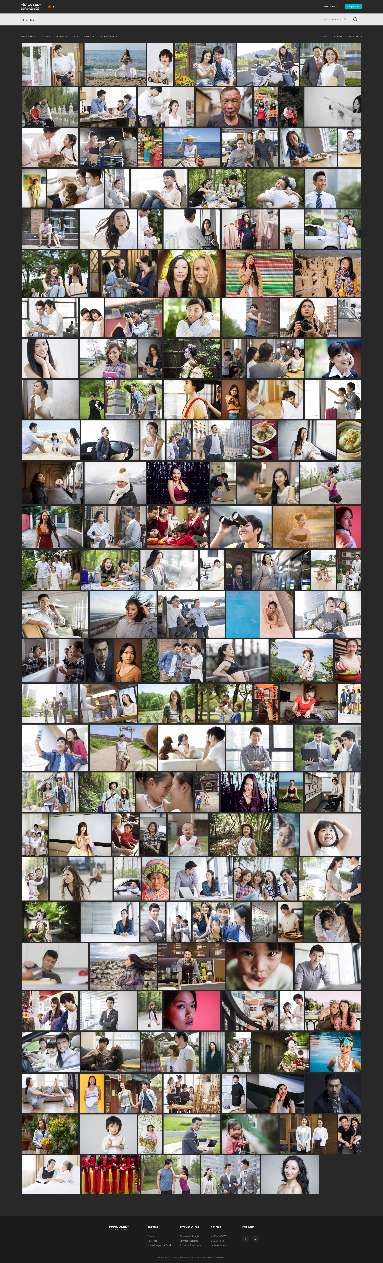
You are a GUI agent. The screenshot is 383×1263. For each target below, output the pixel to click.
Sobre (151, 1236)
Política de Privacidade (190, 1245)
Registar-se (353, 6)
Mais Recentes (355, 36)
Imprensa (152, 1241)
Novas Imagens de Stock (159, 1245)
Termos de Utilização (189, 1236)
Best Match (339, 36)
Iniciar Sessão (330, 6)
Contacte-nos (217, 1241)
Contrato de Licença (189, 1241)
